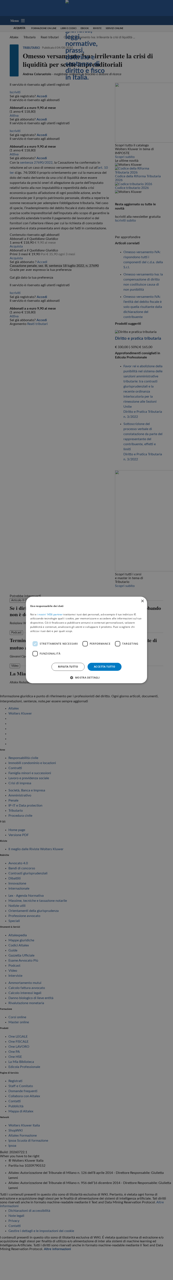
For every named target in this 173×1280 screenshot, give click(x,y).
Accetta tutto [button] (104, 666)
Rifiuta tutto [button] (68, 666)
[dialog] (86, 640)
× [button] (142, 601)
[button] (86, 677)
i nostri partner (50, 614)
